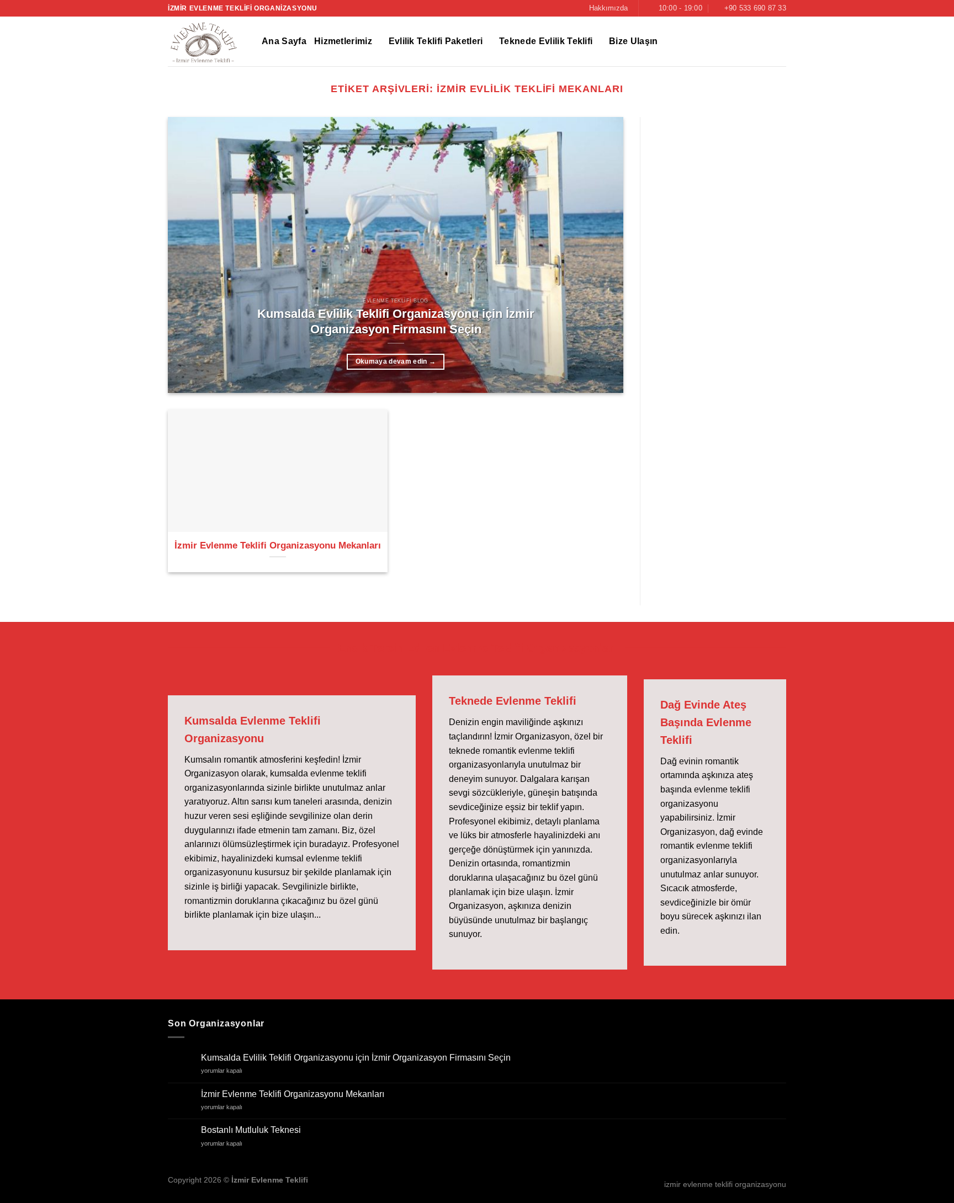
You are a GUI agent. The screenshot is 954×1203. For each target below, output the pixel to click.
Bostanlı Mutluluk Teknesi (251, 1130)
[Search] (781, 42)
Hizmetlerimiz (343, 41)
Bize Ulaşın (633, 41)
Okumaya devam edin (396, 361)
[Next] (600, 255)
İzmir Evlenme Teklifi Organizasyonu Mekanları (277, 545)
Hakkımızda (608, 8)
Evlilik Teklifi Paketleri (436, 41)
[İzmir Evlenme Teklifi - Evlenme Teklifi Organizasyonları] (206, 41)
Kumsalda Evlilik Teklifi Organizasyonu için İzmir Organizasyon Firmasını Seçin (395, 321)
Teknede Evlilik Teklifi (545, 41)
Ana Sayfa (284, 41)
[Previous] (191, 255)
